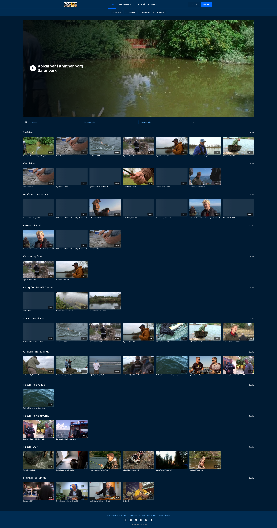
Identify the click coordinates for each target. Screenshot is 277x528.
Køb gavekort (152, 515)
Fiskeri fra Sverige (34, 384)
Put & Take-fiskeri (33, 318)
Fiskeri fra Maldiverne (36, 415)
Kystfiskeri (29, 163)
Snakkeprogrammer (35, 477)
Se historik (160, 12)
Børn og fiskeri (32, 225)
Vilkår (125, 515)
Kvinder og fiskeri (33, 256)
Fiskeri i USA (30, 446)
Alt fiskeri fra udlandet (36, 351)
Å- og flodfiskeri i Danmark (39, 287)
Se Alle (251, 133)
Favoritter (131, 12)
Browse (118, 12)
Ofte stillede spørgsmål (137, 515)
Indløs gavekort (164, 515)
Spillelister (146, 12)
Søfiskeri (28, 132)
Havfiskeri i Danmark (35, 194)
